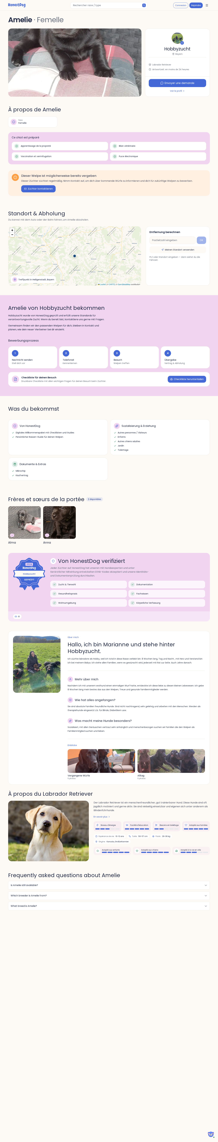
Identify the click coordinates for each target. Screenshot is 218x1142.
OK (201, 240)
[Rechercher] (144, 5)
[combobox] (109, 5)
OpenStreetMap (124, 284)
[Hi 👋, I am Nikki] (211, 1134)
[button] (74, 62)
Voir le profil (176, 90)
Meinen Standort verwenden (179, 249)
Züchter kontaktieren (40, 188)
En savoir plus (100, 816)
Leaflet (103, 284)
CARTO (112, 284)
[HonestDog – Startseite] (17, 5)
